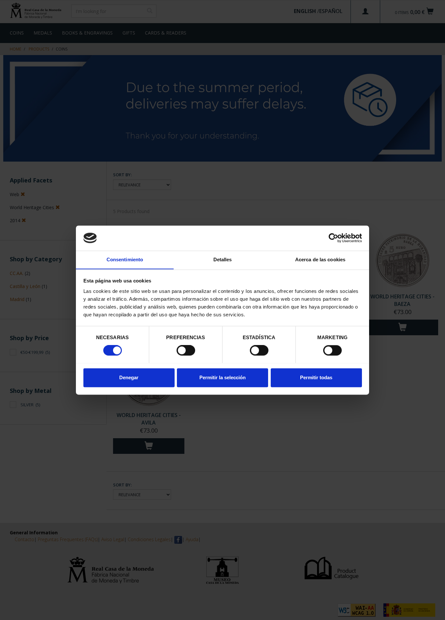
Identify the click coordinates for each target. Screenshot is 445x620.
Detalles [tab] (222, 259)
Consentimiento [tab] (125, 259)
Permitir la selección (222, 377)
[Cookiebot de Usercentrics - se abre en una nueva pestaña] (333, 238)
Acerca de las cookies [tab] (320, 259)
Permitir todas (316, 377)
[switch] (186, 350)
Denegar (128, 377)
